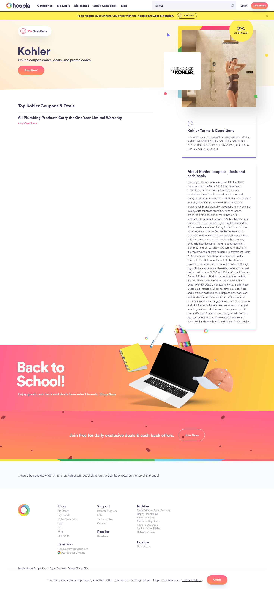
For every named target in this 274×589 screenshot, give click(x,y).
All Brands (63, 536)
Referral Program (107, 511)
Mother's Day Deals (148, 521)
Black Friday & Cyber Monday (153, 510)
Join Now (192, 435)
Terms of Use (105, 519)
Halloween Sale (146, 532)
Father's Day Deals (147, 524)
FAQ (99, 515)
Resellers (102, 536)
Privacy (71, 568)
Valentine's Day (145, 517)
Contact (101, 523)
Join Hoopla (259, 5)
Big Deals (63, 511)
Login (61, 523)
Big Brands (64, 515)
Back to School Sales (148, 528)
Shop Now (108, 394)
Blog (60, 531)
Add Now (188, 15)
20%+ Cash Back (67, 519)
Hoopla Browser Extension (73, 549)
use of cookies (192, 580)
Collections (143, 546)
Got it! (217, 580)
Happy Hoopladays (147, 514)
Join (60, 527)
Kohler (72, 475)
